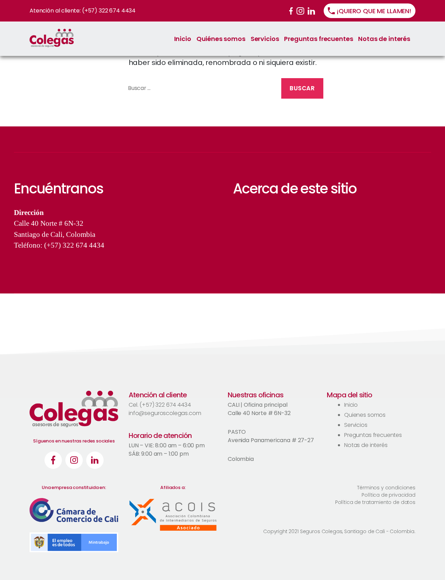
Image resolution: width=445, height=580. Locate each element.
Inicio (182, 38)
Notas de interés (384, 38)
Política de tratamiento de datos (375, 502)
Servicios (265, 38)
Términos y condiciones (386, 487)
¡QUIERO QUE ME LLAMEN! (374, 11)
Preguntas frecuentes (318, 38)
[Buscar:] (198, 89)
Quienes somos (365, 415)
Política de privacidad (388, 494)
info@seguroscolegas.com (165, 413)
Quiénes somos (220, 38)
